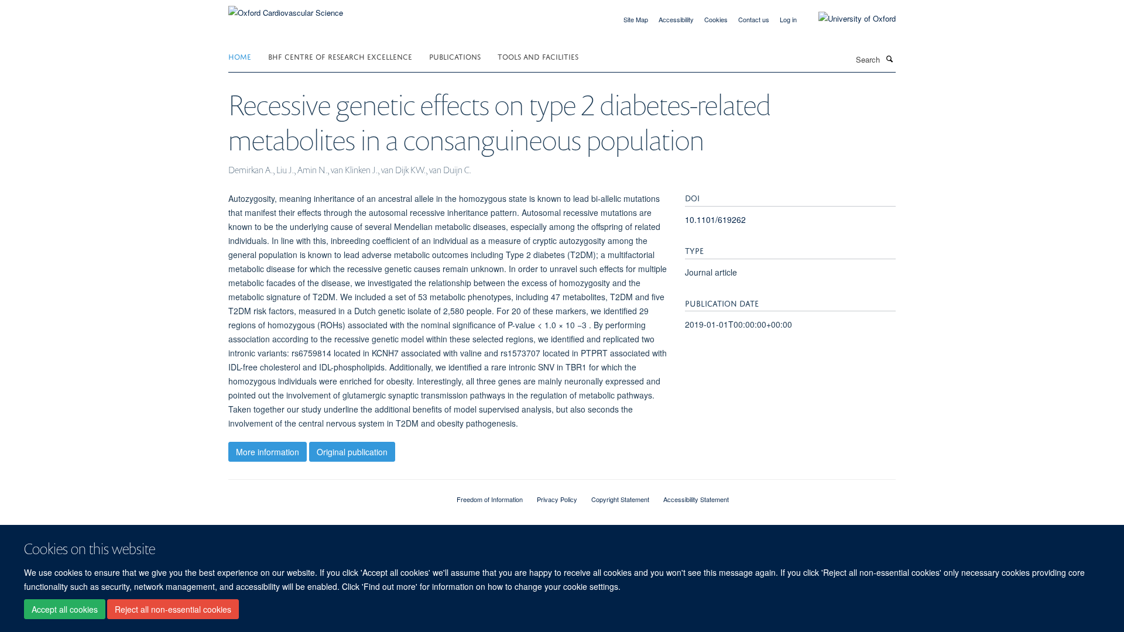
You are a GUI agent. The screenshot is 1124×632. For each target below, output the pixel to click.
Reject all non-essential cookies (173, 609)
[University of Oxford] (848, 19)
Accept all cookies (65, 609)
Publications (455, 55)
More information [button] (267, 452)
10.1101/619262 (715, 219)
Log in (788, 19)
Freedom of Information (490, 499)
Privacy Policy (557, 499)
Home (239, 55)
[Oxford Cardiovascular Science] (285, 8)
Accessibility (676, 19)
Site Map (635, 19)
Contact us (753, 19)
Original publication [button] (352, 452)
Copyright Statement (620, 499)
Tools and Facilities (538, 55)
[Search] (889, 58)
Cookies (716, 19)
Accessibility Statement (696, 499)
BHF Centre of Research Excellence (340, 55)
